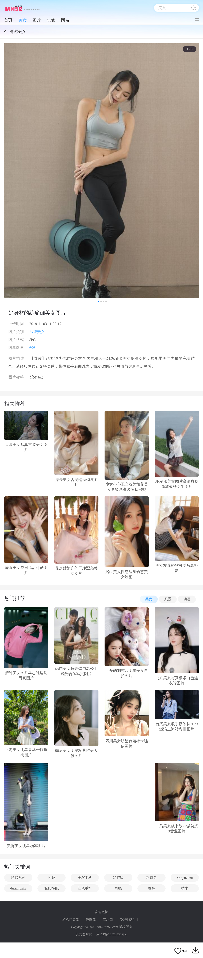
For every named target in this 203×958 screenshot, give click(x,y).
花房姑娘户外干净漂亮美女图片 (76, 571)
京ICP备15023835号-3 (111, 934)
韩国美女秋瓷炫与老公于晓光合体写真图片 (76, 671)
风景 (167, 599)
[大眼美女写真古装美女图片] (26, 425)
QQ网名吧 (127, 919)
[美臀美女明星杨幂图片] (26, 802)
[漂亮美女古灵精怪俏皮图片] (76, 443)
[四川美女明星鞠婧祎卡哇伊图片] (127, 713)
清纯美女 (37, 332)
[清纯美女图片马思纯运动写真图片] (26, 637)
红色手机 (85, 888)
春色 (151, 888)
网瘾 (118, 888)
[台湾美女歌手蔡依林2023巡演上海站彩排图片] (177, 704)
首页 (8, 20)
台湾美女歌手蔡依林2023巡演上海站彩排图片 (176, 726)
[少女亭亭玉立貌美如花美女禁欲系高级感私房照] (127, 445)
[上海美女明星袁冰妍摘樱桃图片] (26, 717)
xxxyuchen (185, 878)
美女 (22, 20)
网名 (65, 20)
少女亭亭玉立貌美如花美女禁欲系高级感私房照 (126, 487)
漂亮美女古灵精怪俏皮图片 (76, 482)
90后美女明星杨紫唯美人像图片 (76, 753)
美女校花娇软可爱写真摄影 (176, 568)
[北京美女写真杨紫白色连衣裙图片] (177, 640)
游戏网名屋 (70, 919)
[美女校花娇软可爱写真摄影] (177, 528)
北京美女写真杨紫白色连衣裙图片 (176, 680)
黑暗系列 (18, 878)
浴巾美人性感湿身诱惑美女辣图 (126, 574)
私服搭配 (51, 888)
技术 (184, 888)
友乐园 (108, 919)
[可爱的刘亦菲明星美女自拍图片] (127, 636)
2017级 (118, 878)
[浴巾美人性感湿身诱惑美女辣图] (127, 531)
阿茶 (51, 878)
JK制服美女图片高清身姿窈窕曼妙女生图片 (176, 484)
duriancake (18, 888)
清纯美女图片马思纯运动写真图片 (26, 675)
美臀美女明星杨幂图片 (26, 846)
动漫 (186, 599)
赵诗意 (151, 878)
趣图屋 (91, 919)
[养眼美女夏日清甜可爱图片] (26, 529)
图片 (37, 20)
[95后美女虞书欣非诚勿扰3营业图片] (177, 792)
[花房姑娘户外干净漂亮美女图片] (76, 530)
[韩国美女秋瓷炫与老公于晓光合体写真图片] (76, 635)
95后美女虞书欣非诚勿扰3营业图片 (176, 828)
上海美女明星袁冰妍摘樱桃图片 (26, 752)
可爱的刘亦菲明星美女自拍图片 (126, 673)
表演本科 (85, 878)
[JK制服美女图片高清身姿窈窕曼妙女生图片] (177, 444)
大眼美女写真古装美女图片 (26, 447)
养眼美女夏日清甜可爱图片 (26, 570)
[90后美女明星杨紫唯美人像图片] (76, 718)
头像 (51, 20)
